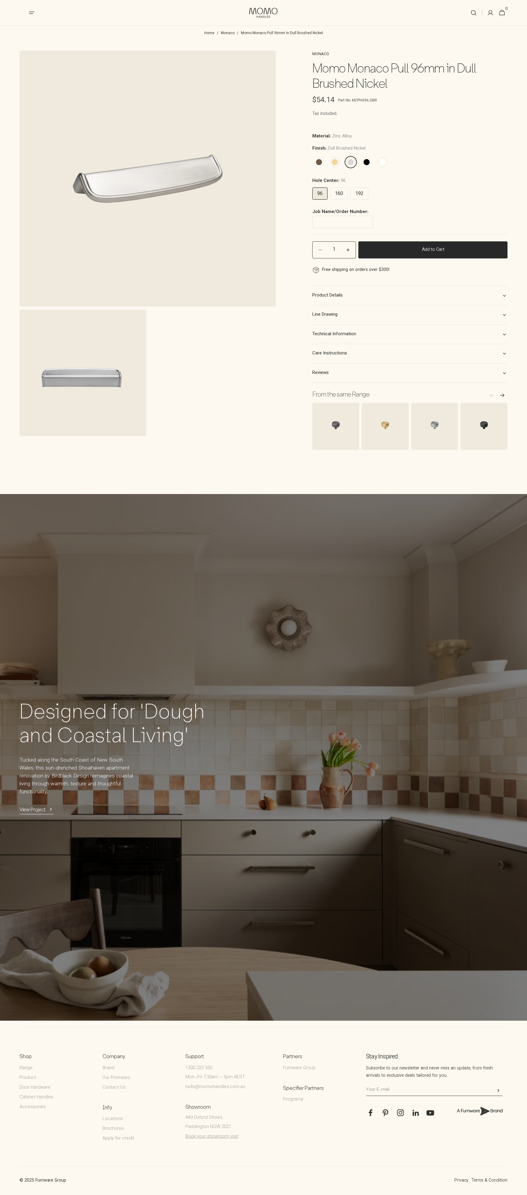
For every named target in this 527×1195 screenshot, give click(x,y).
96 (320, 194)
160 (339, 194)
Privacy (461, 1180)
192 (359, 194)
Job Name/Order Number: (340, 212)
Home (209, 33)
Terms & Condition (489, 1180)
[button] (473, 13)
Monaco (228, 33)
